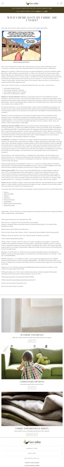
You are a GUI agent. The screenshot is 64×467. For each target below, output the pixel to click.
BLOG (45, 11)
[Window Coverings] (32, 315)
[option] (32, 10)
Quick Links (32, 453)
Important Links (32, 448)
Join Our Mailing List (32, 458)
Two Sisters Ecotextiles (34, 462)
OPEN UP (32, 341)
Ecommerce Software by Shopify (32, 465)
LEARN (38, 11)
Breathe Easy (32, 434)
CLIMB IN (32, 387)
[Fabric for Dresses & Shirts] (32, 409)
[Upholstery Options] (32, 362)
